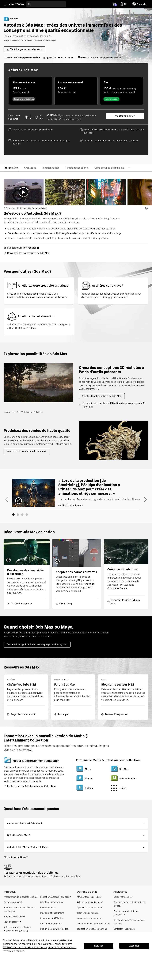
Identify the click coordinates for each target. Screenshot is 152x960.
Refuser (98, 945)
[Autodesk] (17, 4)
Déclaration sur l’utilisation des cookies (25, 947)
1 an (31, 117)
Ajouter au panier (125, 116)
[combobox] (46, 4)
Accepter (134, 945)
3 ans (41, 117)
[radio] (30, 91)
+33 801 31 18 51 (65, 57)
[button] (76, 823)
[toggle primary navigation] (6, 4)
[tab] (24, 192)
